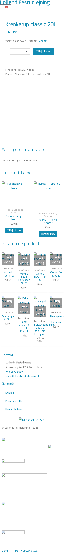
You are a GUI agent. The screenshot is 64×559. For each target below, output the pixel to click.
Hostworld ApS (29, 550)
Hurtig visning (14, 204)
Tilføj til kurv (43, 51)
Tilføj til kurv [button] (14, 230)
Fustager (21, 73)
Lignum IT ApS (10, 550)
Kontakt (9, 392)
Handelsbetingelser (16, 409)
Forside (9, 69)
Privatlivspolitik (13, 401)
